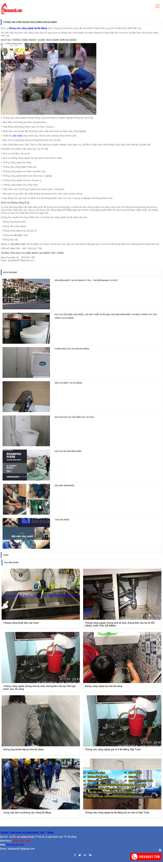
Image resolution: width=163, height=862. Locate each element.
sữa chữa (17, 135)
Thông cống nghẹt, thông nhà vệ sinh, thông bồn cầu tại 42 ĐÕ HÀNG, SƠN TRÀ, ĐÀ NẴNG (120, 624)
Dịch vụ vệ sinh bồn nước (68, 451)
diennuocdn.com (15, 844)
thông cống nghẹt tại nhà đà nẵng (103, 686)
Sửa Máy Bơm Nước (65, 485)
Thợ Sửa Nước (62, 519)
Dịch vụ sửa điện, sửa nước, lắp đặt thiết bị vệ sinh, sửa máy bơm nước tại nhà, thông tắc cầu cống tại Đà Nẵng (106, 316)
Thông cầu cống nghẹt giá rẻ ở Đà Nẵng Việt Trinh (113, 749)
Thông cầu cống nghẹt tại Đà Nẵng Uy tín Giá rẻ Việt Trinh (117, 812)
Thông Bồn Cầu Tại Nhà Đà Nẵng (72, 349)
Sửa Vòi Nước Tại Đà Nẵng (68, 383)
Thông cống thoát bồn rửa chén (21, 622)
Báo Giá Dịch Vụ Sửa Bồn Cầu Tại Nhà (74, 417)
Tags (5, 555)
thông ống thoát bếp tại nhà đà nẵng (23, 749)
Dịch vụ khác (10, 272)
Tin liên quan (11, 562)
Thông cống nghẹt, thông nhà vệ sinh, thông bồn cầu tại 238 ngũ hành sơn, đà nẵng (39, 687)
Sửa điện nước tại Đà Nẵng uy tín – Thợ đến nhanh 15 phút (86, 280)
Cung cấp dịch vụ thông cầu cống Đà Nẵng (27, 812)
